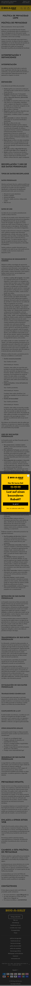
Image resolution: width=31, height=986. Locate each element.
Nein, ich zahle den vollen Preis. (15, 508)
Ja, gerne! (15, 504)
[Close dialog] (28, 476)
